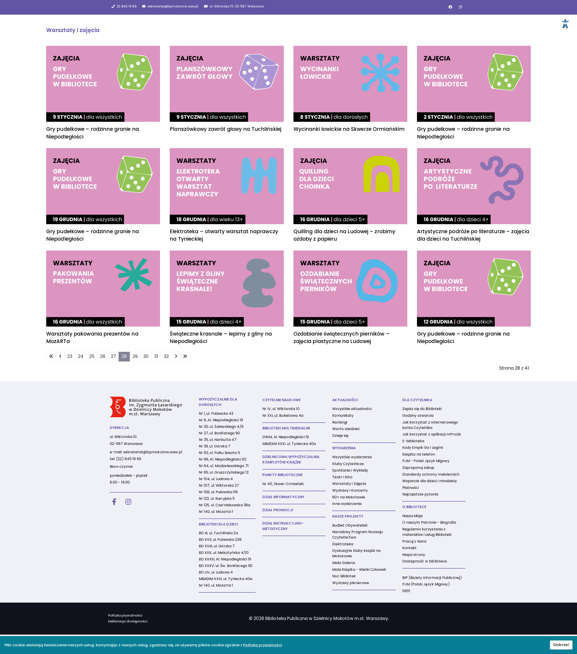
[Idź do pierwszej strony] (51, 357)
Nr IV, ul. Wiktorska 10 (281, 408)
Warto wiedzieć (346, 428)
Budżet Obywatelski (349, 525)
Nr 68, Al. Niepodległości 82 (222, 459)
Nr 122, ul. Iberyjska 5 (217, 498)
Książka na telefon (418, 454)
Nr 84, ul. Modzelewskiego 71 (224, 465)
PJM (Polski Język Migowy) (426, 584)
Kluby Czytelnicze (348, 463)
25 (91, 356)
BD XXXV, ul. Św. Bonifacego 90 (226, 565)
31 (156, 356)
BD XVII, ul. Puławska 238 (220, 539)
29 (135, 356)
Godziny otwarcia (418, 415)
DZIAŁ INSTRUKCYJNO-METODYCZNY (283, 526)
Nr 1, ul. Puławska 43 (216, 413)
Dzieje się (340, 435)
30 (146, 356)
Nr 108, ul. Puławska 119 (218, 492)
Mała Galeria (343, 562)
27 (113, 356)
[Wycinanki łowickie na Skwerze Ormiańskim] (350, 84)
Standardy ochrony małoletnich (430, 474)
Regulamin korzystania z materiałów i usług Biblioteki (426, 532)
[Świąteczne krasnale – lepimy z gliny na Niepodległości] (227, 289)
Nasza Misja (412, 515)
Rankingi (339, 422)
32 (166, 356)
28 (124, 356)
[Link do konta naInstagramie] (460, 7)
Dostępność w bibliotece (424, 561)
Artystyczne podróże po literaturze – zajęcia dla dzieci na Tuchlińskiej (473, 235)
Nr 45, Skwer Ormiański (283, 483)
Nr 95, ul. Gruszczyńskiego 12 (224, 472)
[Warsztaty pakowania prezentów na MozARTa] (103, 289)
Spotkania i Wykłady (350, 470)
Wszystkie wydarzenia (351, 457)
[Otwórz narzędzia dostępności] (564, 23)
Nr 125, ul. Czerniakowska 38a (224, 505)
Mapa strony (413, 554)
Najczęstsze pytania (420, 494)
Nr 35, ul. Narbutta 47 (218, 439)
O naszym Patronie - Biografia (429, 522)
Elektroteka (342, 544)
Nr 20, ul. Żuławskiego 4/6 (221, 426)
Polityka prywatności (125, 615)
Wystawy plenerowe (350, 582)
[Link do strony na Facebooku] (450, 7)
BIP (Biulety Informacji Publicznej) (432, 577)
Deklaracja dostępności (128, 621)
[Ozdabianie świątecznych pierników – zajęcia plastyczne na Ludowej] (350, 289)
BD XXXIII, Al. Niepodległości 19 (225, 559)
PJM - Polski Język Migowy (425, 460)
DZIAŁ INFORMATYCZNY (283, 497)
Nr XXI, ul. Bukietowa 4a (282, 415)
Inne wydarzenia (347, 503)
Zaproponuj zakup (418, 467)
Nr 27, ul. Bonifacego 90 (219, 433)
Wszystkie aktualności (352, 408)
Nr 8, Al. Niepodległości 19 (221, 420)
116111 (406, 591)
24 (80, 356)
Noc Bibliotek (344, 576)
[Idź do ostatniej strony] (185, 357)
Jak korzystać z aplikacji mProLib (431, 434)
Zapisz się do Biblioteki (422, 408)
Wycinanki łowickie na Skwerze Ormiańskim (349, 129)
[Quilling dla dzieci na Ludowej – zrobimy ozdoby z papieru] (350, 186)
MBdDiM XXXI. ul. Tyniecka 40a (289, 443)
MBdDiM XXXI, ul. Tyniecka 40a (225, 578)
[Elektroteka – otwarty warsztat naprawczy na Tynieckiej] (227, 186)
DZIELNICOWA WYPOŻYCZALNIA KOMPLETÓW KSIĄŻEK (290, 459)
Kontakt (409, 547)
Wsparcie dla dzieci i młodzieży (429, 481)
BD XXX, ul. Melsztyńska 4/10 (224, 552)
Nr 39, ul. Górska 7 (214, 446)
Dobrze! (561, 644)
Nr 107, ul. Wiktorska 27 (219, 485)
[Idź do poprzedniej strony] (60, 357)
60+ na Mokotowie (348, 497)
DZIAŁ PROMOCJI (277, 510)
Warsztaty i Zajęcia (349, 483)
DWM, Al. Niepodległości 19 (285, 437)
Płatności (410, 487)
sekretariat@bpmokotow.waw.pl (152, 452)
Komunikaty (342, 415)
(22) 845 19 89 (128, 458)
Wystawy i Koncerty (350, 490)
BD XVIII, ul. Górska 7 (217, 546)
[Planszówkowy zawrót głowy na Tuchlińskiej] (227, 84)
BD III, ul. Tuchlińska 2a (218, 533)
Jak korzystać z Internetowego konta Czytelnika (430, 425)
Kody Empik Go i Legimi (422, 447)
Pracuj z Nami (414, 541)
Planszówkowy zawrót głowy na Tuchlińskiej (225, 129)
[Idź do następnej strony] (176, 357)
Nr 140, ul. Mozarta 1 (216, 511)
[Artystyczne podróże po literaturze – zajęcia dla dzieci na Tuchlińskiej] (474, 186)
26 (102, 356)
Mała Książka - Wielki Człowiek (359, 569)
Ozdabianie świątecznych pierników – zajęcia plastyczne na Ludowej (341, 337)
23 (69, 356)
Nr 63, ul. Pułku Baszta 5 (219, 452)
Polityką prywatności (262, 645)
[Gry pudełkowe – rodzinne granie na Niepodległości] (103, 84)
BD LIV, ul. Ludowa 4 (216, 572)
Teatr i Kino (342, 477)
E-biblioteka (413, 441)
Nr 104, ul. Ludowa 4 (216, 478)
